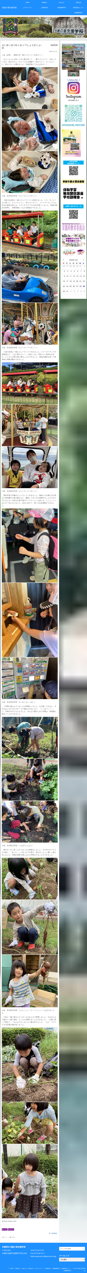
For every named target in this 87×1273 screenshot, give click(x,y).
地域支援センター (66, 1268)
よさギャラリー (39, 1268)
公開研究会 (48, 1268)
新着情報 (12, 1229)
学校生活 (30, 1268)
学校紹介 (17, 1268)
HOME (11, 1268)
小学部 (5, 1229)
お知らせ (24, 1268)
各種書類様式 (67, 1270)
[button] (83, 1249)
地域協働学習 (56, 1268)
